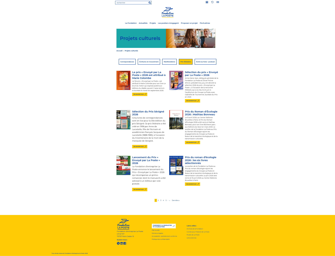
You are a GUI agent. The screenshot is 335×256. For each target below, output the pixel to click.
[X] (118, 243)
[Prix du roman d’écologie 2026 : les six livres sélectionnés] (192, 184)
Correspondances (127, 62)
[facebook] (124, 243)
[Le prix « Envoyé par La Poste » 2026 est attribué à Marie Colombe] (139, 94)
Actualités (143, 23)
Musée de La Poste (193, 235)
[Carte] (212, 2)
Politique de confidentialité (161, 239)
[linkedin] (121, 243)
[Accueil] (167, 12)
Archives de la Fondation (195, 229)
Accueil (119, 51)
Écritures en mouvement (149, 62)
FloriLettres (205, 23)
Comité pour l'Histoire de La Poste (198, 232)
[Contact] (218, 2)
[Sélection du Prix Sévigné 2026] (139, 146)
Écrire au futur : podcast (205, 62)
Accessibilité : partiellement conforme (164, 236)
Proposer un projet (189, 23)
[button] (164, 226)
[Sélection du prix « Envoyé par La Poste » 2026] (192, 100)
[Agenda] (207, 2)
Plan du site (155, 230)
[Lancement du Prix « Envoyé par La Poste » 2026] (139, 189)
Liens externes (191, 238)
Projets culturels (131, 51)
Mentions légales (157, 233)
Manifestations (169, 62)
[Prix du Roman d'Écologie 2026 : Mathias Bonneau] (192, 142)
